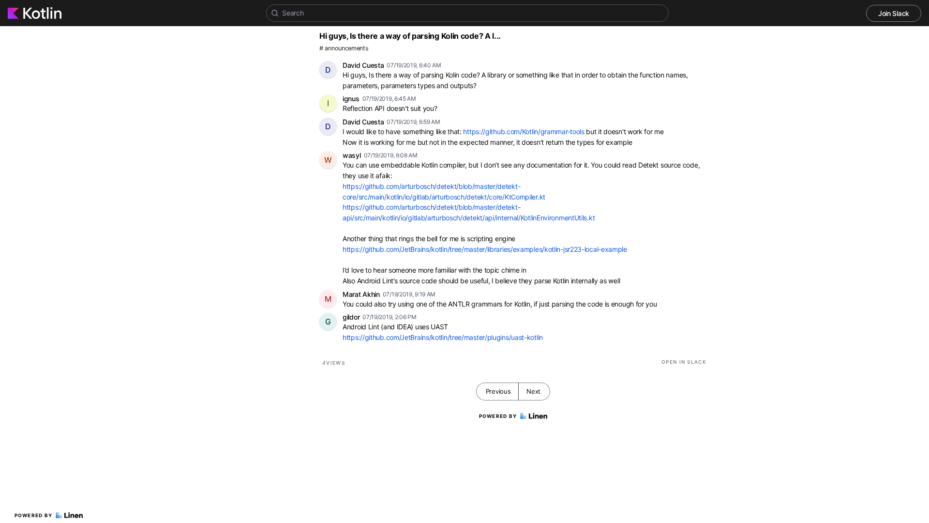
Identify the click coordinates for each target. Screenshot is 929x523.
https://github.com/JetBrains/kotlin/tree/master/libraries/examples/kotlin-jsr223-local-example (485, 249)
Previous (498, 391)
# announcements (344, 48)
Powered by (34, 515)
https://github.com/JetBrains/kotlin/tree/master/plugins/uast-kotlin (443, 337)
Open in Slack (683, 362)
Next (533, 391)
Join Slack (893, 13)
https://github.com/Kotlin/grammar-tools (523, 131)
